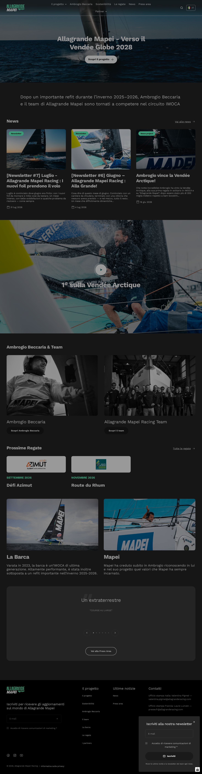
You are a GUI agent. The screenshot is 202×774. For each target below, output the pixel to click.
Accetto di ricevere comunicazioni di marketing (171, 745)
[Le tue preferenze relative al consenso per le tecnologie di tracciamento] (197, 769)
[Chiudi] (194, 722)
